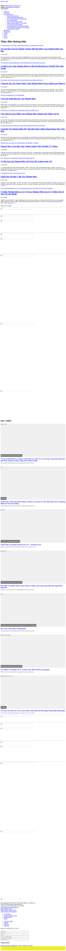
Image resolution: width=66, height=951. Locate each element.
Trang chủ (6, 11)
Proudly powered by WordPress (9, 945)
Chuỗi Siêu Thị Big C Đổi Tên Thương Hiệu (19, 177)
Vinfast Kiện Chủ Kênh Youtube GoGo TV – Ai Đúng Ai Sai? (21, 545)
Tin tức (5, 34)
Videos (5, 33)
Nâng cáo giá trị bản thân (7, 455)
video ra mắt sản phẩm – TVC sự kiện (16, 23)
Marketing (6, 30)
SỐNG (5, 918)
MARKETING (8, 917)
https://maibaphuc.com (6, 908)
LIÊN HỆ (6, 925)
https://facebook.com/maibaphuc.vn (10, 907)
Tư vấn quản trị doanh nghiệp (14, 24)
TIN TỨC (6, 924)
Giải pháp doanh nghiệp (13, 29)
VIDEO (6, 923)
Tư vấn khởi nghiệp (12, 20)
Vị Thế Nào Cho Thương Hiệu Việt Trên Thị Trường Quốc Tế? (26, 161)
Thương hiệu (7, 31)
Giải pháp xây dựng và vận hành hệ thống (17, 26)
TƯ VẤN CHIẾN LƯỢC (10, 915)
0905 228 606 (8, 5)
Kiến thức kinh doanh (6, 625)
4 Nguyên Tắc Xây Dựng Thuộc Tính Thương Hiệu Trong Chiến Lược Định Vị (33, 83)
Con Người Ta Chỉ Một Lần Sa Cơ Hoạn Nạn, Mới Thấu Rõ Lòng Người (25, 669)
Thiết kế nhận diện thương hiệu (15, 17)
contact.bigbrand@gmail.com (12, 7)
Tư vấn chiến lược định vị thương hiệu (17, 18)
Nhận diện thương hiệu (14, 625)
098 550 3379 (17, 5)
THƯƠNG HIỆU (8, 921)
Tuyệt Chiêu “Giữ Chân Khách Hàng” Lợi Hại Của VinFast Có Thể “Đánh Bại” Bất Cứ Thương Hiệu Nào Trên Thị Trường (33, 502)
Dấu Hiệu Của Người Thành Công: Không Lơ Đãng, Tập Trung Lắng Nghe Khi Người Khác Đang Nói (32, 586)
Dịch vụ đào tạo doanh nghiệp (14, 21)
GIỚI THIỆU (7, 914)
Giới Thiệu (6, 13)
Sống (5, 36)
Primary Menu (4, 8)
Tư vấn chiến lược (8, 14)
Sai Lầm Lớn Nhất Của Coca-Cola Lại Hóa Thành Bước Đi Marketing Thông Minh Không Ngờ (33, 711)
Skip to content (4, 1)
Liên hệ (6, 37)
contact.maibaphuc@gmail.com (9, 911)
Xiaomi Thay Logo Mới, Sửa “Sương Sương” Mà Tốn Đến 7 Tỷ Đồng (29, 146)
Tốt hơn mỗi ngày (17, 455)
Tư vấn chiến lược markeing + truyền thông (18, 27)
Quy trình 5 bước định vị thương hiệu (13, 628)
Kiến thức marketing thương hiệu (8, 541)
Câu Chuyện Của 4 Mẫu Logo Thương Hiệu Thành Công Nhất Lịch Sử (30, 114)
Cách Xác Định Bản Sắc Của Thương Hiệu (18, 99)
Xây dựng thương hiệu (13, 16)
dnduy (31, 945)
